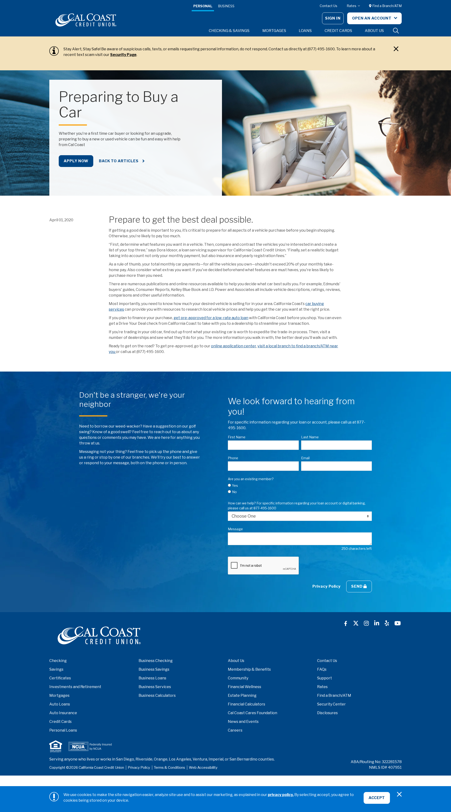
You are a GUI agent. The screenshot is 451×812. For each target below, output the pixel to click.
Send (357, 586)
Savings (56, 669)
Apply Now (76, 161)
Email (305, 458)
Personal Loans (63, 730)
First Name (236, 437)
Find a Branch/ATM (387, 6)
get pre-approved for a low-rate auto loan (211, 318)
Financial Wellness (244, 687)
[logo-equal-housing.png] (55, 746)
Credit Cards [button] (338, 30)
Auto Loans (59, 704)
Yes (235, 485)
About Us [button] (374, 30)
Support (324, 678)
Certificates (60, 678)
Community (238, 678)
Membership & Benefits (249, 669)
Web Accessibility (203, 767)
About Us (236, 660)
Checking (58, 660)
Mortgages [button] (274, 30)
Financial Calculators (246, 704)
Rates (352, 6)
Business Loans (152, 678)
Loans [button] (305, 30)
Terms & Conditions (169, 767)
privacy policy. (281, 794)
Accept (377, 798)
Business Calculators (157, 695)
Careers (235, 730)
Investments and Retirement (75, 687)
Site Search (396, 30)
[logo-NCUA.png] (90, 746)
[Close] (396, 49)
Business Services (155, 687)
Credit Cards (60, 721)
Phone (233, 458)
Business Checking (156, 660)
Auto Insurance (63, 713)
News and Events (243, 721)
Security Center (331, 704)
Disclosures (327, 713)
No (234, 492)
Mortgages (59, 695)
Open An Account (372, 18)
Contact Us (328, 6)
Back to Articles (119, 161)
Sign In (333, 18)
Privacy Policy (326, 586)
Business (226, 6)
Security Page (123, 54)
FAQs (322, 669)
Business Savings (154, 669)
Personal (202, 6)
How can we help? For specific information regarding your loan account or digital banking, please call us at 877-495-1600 (296, 505)
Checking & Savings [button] (229, 30)
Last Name (310, 437)
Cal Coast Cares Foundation (252, 713)
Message (235, 529)
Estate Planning (242, 695)
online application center (233, 346)
